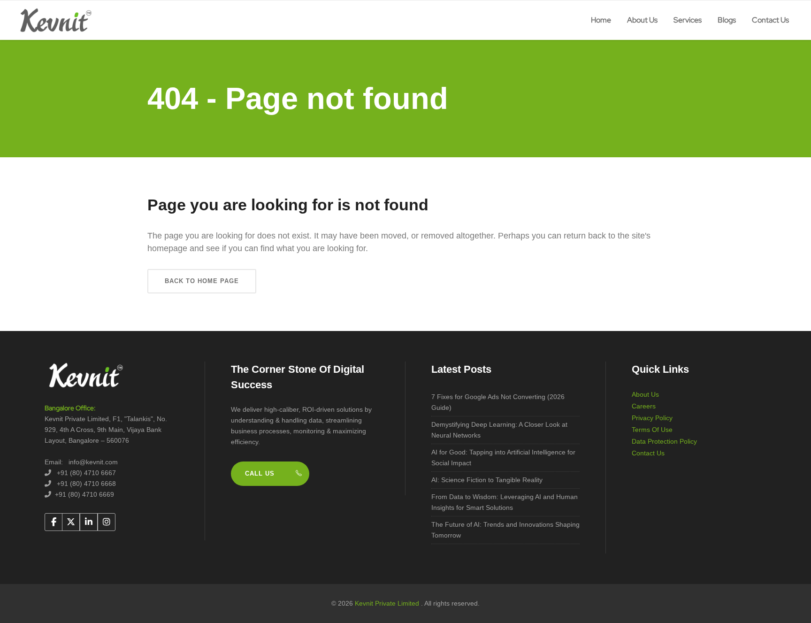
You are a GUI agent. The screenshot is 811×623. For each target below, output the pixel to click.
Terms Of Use (652, 429)
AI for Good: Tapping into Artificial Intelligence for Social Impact (503, 457)
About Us (645, 394)
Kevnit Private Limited (388, 603)
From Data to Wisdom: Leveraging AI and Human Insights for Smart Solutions (504, 502)
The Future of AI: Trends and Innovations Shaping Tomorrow (505, 530)
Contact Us (648, 453)
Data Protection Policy (664, 441)
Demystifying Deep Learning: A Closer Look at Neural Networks (499, 430)
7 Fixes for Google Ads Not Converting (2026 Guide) (498, 402)
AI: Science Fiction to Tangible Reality (487, 480)
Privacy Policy (652, 418)
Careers (644, 406)
